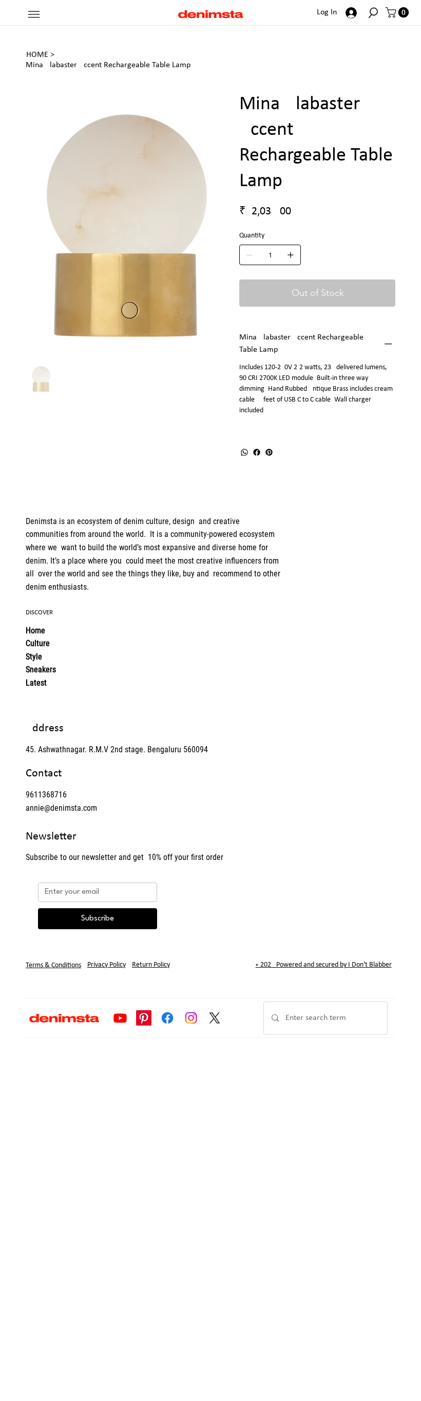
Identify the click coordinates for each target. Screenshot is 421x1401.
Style (34, 657)
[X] (214, 1018)
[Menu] (33, 14)
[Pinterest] (269, 452)
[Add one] (290, 255)
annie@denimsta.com (61, 808)
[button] (373, 12)
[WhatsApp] (244, 452)
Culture (38, 643)
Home (35, 630)
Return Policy (151, 965)
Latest (36, 683)
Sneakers (41, 669)
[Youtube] (120, 1018)
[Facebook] (257, 452)
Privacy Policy (106, 965)
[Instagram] (191, 1018)
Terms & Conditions (53, 965)
